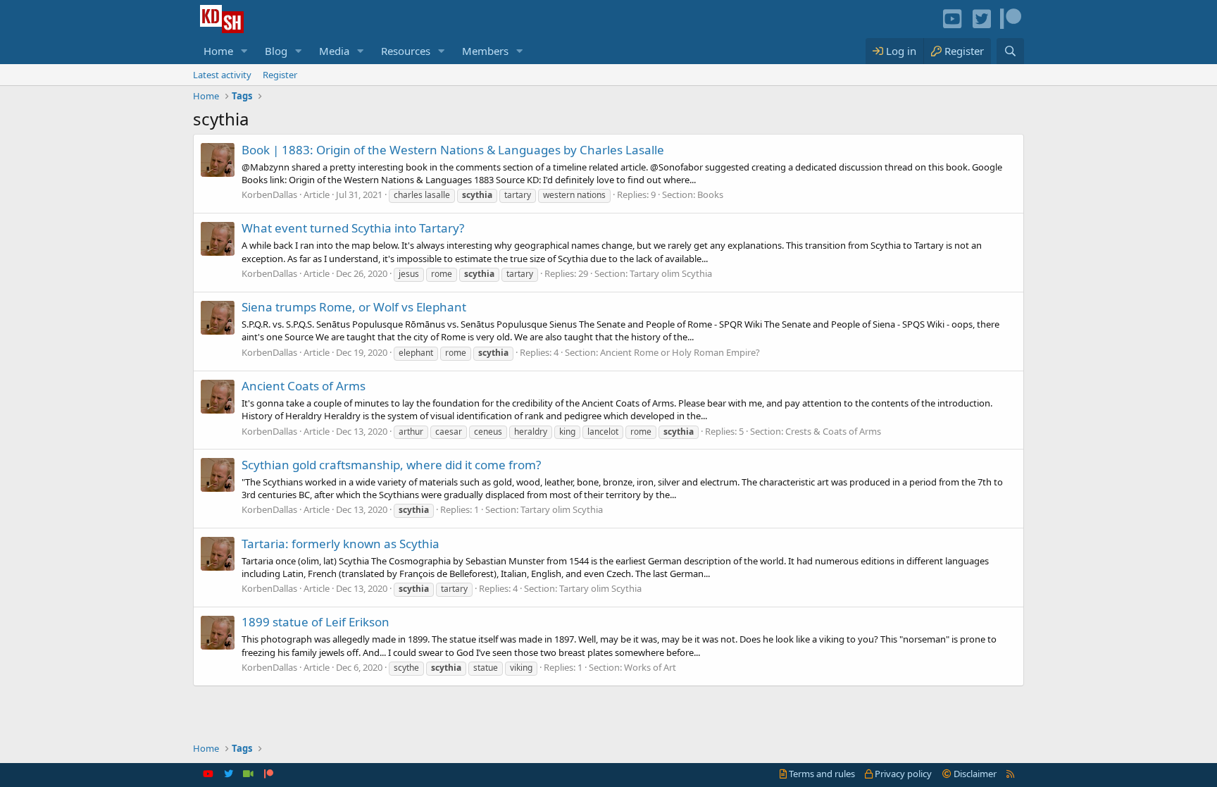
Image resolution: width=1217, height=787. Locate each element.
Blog (276, 51)
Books (710, 194)
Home (218, 51)
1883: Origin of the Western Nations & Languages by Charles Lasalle (453, 150)
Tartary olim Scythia (671, 273)
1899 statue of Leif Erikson (315, 622)
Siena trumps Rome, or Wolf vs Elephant (354, 307)
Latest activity (222, 74)
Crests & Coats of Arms (833, 431)
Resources (405, 51)
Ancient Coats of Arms (304, 386)
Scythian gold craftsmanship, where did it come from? (391, 465)
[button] (244, 51)
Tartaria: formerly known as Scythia (340, 543)
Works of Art (650, 667)
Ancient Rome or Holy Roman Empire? (680, 352)
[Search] (1010, 51)
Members (485, 51)
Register (280, 74)
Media (334, 51)
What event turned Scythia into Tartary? (353, 228)
